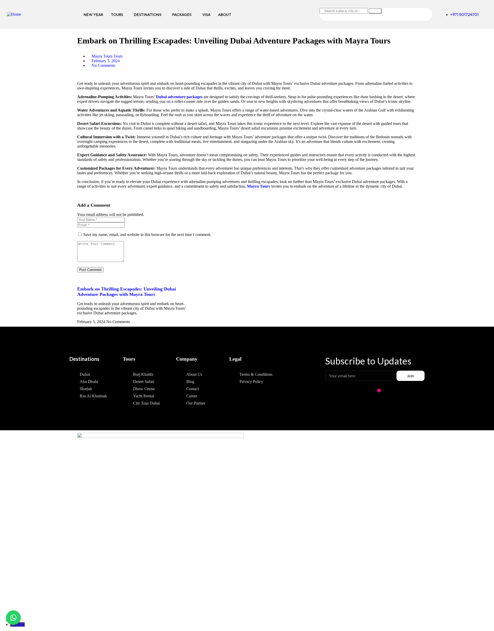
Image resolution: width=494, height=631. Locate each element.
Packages (181, 14)
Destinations (147, 14)
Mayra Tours (258, 186)
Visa (206, 14)
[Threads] (423, 390)
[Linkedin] (405, 390)
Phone (19, 624)
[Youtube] (414, 390)
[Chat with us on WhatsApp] (13, 617)
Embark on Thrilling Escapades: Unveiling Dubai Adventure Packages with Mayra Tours (126, 291)
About (224, 14)
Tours (117, 14)
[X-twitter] (396, 390)
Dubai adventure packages (179, 97)
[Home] (14, 14)
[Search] (375, 11)
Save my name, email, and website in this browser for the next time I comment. (147, 234)
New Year (93, 14)
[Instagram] (379, 390)
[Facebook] (388, 390)
